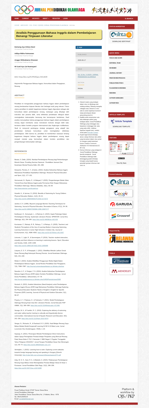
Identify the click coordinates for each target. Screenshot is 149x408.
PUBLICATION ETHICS (116, 83)
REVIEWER (112, 68)
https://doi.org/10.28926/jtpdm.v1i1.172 (37, 345)
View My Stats (121, 163)
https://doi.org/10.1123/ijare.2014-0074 (34, 318)
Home (17, 18)
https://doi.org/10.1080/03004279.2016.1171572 (31, 199)
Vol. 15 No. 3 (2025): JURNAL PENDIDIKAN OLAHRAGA (48, 25)
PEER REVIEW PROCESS (117, 78)
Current (25, 18)
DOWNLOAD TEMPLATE (121, 126)
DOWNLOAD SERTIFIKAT (121, 41)
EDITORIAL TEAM (114, 63)
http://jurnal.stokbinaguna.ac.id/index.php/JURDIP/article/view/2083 (38, 279)
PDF (80, 47)
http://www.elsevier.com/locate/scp (26, 188)
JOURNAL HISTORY (115, 73)
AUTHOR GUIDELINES (116, 98)
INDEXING (112, 93)
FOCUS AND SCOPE (115, 58)
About (45, 18)
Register (56, 18)
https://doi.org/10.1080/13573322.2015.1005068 (31, 245)
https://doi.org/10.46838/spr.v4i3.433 (45, 219)
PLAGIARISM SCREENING (117, 88)
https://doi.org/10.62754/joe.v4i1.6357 (51, 232)
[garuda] (121, 205)
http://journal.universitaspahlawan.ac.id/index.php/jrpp (45, 266)
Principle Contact (92, 132)
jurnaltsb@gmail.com (26, 399)
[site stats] (121, 158)
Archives (35, 18)
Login (65, 18)
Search (129, 18)
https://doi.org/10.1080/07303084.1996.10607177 (32, 209)
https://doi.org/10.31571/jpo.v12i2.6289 (28, 368)
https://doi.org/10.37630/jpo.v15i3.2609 (33, 77)
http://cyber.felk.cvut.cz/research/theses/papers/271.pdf (42, 355)
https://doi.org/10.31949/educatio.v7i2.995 (45, 305)
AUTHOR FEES (114, 103)
